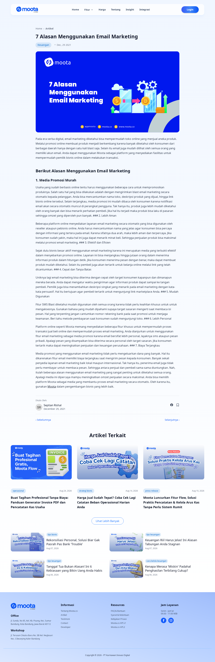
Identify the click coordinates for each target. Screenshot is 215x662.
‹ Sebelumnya (43, 419)
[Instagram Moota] (171, 620)
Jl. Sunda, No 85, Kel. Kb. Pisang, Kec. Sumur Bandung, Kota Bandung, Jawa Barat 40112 (31, 622)
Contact (64, 623)
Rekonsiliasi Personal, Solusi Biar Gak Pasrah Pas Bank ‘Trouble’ (73, 542)
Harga (102, 9)
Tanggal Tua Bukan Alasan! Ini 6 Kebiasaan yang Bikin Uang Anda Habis (74, 568)
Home (75, 9)
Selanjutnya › (172, 419)
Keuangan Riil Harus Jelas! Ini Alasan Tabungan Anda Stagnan (171, 542)
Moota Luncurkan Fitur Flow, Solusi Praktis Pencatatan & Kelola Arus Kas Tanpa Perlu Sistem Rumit (171, 502)
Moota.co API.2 (118, 627)
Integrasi (144, 9)
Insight (130, 9)
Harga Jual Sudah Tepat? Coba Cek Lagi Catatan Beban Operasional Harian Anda (106, 502)
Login (190, 9)
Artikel (49, 28)
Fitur (87, 9)
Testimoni (65, 619)
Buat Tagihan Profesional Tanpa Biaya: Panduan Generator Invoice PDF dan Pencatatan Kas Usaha (39, 502)
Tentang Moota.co (69, 610)
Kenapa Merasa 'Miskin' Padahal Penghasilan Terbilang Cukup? (168, 568)
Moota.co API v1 (118, 623)
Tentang (115, 9)
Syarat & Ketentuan (120, 615)
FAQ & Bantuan (118, 610)
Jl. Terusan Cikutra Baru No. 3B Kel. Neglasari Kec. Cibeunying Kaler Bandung (32, 637)
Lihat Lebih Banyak (107, 521)
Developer (66, 627)
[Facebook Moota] (163, 620)
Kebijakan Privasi (119, 619)
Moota (52, 386)
